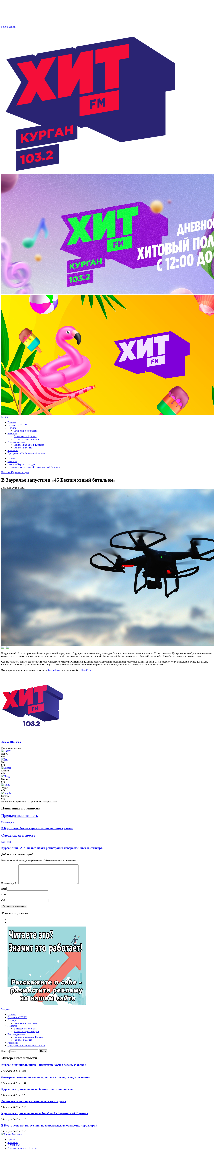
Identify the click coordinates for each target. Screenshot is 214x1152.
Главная (12, 422)
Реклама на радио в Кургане (29, 444)
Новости (12, 433)
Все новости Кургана (25, 436)
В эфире (12, 428)
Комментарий (9, 883)
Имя (3, 888)
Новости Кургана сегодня (15, 472)
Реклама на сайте (23, 447)
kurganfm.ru (54, 670)
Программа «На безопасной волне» (26, 453)
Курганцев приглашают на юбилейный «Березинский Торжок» (44, 1113)
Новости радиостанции (26, 439)
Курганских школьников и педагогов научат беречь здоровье (43, 1064)
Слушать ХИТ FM (17, 425)
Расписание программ (25, 430)
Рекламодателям (16, 442)
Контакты (13, 450)
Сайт (4, 900)
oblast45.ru (85, 670)
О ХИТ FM (14, 1145)
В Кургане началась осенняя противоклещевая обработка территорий (49, 1125)
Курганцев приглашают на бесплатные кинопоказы (37, 1089)
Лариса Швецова (11, 742)
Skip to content (8, 26)
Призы (11, 1139)
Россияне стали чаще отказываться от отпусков (33, 1101)
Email (4, 894)
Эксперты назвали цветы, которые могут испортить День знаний (45, 1077)
